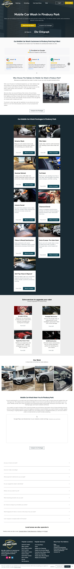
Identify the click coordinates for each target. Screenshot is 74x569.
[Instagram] (7, 558)
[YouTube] (10, 558)
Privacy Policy (17, 567)
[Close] (72, 566)
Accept (67, 566)
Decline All (59, 566)
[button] (19, 3)
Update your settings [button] (54, 419)
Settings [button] (52, 566)
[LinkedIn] (12, 558)
